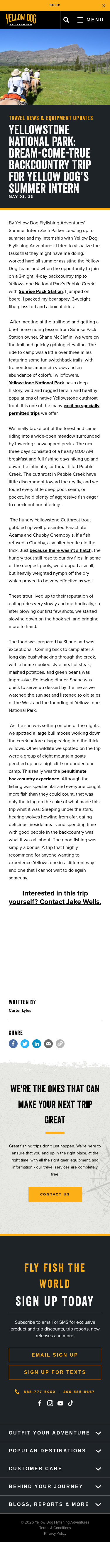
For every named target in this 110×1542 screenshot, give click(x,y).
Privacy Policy (33, 1533)
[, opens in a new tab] (13, 1043)
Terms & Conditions (35, 1528)
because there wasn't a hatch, (61, 550)
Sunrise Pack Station (41, 291)
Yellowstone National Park (36, 382)
